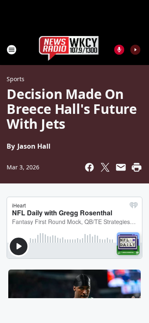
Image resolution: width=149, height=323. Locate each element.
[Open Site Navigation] (12, 50)
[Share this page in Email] (121, 167)
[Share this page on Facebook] (89, 167)
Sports (15, 79)
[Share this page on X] (105, 167)
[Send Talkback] (119, 50)
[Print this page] (136, 167)
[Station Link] (69, 49)
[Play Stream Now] (135, 50)
